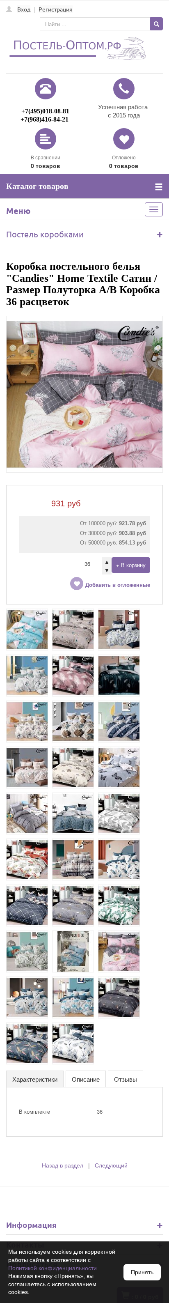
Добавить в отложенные (117, 585)
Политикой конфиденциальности (52, 1268)
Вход (23, 9)
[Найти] (156, 23)
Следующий (111, 1165)
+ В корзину (131, 565)
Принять (142, 1272)
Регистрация (56, 9)
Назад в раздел (62, 1165)
